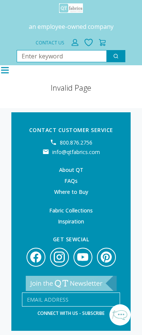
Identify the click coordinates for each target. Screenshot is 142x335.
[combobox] (58, 56)
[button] (75, 42)
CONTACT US (50, 42)
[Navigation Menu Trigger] (5, 70)
